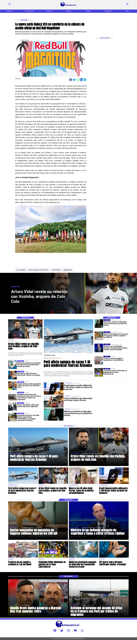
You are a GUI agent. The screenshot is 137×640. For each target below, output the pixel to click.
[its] (12, 364)
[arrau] (99, 348)
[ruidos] (12, 417)
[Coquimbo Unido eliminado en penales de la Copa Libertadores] (99, 372)
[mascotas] (99, 335)
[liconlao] (99, 323)
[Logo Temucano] (68, 6)
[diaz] (12, 385)
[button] (21, 270)
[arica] (12, 396)
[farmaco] (12, 375)
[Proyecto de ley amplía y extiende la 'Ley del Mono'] (99, 360)
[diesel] (12, 406)
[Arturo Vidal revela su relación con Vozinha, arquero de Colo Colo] (25, 338)
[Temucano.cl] (9, 5)
